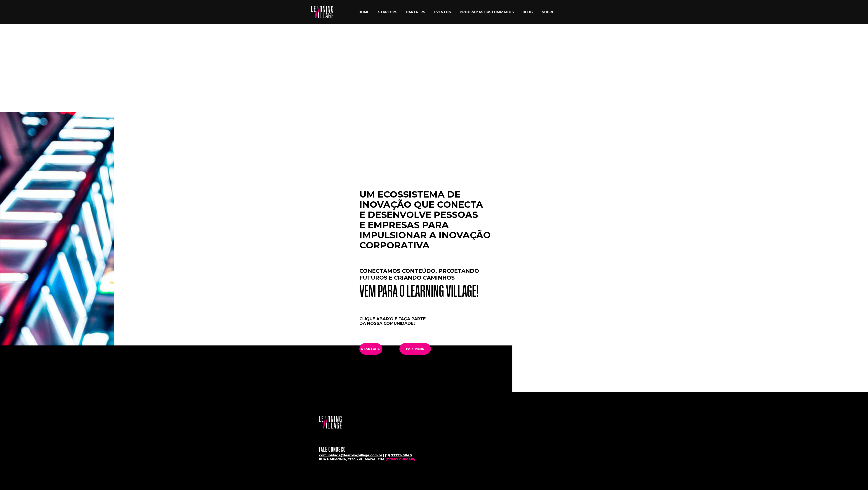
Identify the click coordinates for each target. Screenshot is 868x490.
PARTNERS (415, 12)
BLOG (528, 12)
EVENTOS (442, 12)
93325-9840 (401, 455)
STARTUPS (387, 12)
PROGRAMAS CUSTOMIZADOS (487, 12)
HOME (364, 12)
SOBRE (548, 12)
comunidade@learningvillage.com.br (350, 455)
